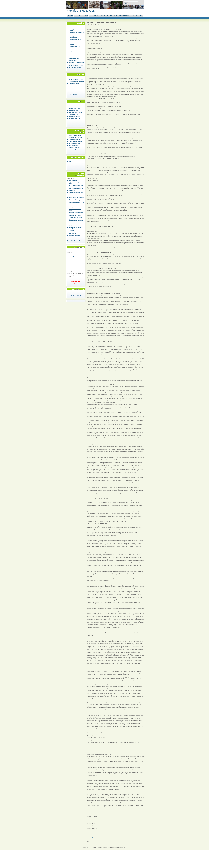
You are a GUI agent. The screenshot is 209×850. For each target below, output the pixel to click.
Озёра (70, 26)
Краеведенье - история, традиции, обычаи (101, 837)
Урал (91, 15)
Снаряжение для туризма (75, 149)
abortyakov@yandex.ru (76, 295)
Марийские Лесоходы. (81, 10)
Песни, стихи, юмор (73, 145)
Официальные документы (75, 135)
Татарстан (85, 15)
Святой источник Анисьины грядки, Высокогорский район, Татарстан (76, 229)
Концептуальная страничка (75, 141)
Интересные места (73, 55)
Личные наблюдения (74, 167)
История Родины (73, 163)
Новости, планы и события (75, 137)
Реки (141, 15)
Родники (135, 15)
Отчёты (70, 104)
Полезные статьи (73, 165)
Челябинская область (74, 122)
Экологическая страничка (75, 67)
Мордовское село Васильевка (76, 192)
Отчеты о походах (73, 56)
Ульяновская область (74, 114)
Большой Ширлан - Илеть (75, 180)
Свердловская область (74, 120)
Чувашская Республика (74, 116)
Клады (115, 15)
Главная (70, 15)
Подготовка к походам (74, 147)
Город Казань (72, 238)
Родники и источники (74, 53)
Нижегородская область (74, 108)
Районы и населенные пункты (76, 65)
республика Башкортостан (75, 112)
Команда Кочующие (91, 830)
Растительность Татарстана (75, 240)
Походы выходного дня (74, 143)
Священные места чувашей (75, 195)
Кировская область (73, 106)
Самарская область (73, 110)
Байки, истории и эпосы (74, 139)
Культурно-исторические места (76, 81)
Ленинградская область (74, 123)
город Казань (72, 77)
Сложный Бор (72, 190)
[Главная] (105, 8)
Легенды (109, 15)
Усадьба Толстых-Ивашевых (76, 188)
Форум (70, 151)
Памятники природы (125, 15)
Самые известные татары (75, 215)
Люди (70, 161)
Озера (70, 87)
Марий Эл (77, 15)
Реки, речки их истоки (74, 51)
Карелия (96, 15)
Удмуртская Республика (74, 118)
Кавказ (103, 15)
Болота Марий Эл (73, 194)
